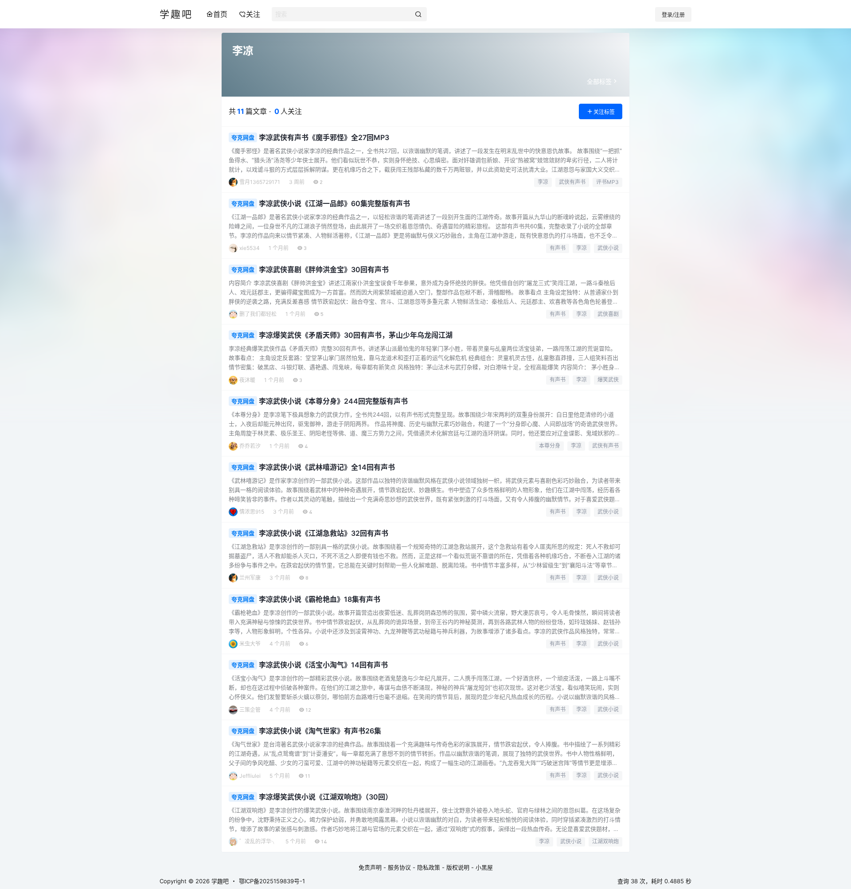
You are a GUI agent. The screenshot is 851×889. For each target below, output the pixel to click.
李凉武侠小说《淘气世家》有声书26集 (320, 730)
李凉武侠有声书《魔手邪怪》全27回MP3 (324, 137)
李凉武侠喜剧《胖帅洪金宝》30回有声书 (324, 269)
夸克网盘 (242, 137)
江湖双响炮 (605, 841)
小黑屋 (484, 867)
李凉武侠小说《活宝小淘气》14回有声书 (323, 664)
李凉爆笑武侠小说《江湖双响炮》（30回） (325, 796)
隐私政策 (428, 867)
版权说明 (457, 867)
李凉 (543, 182)
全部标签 (599, 81)
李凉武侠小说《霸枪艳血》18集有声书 (319, 599)
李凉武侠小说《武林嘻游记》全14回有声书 (327, 467)
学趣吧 (219, 881)
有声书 (558, 248)
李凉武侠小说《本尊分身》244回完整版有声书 (333, 401)
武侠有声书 (572, 182)
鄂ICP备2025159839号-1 (272, 881)
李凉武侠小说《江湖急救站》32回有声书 (323, 533)
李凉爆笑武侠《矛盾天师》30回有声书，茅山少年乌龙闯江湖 (356, 335)
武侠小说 (608, 248)
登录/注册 (673, 15)
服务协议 (399, 867)
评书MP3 (607, 182)
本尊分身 (549, 445)
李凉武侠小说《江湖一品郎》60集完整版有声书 (334, 203)
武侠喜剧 (608, 314)
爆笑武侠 (608, 379)
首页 (220, 14)
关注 (253, 14)
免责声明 (370, 867)
